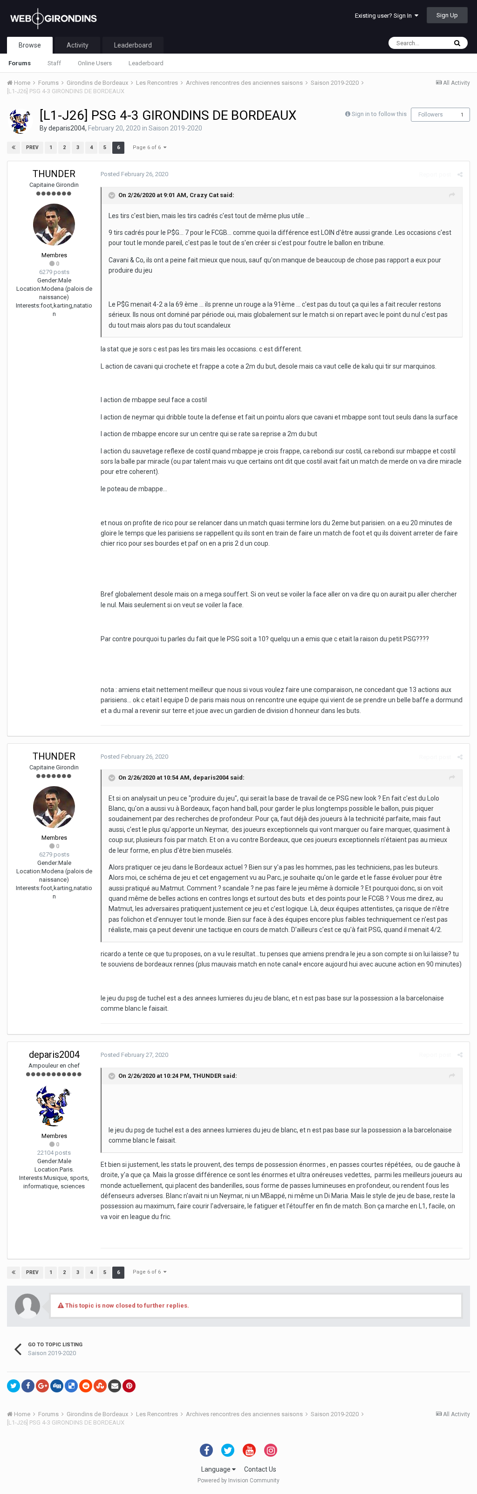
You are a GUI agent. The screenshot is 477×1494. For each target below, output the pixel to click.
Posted (134, 174)
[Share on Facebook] (27, 1385)
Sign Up (447, 15)
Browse (30, 45)
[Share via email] (114, 1385)
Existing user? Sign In (385, 15)
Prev (32, 147)
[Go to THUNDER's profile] (54, 225)
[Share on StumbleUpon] (100, 1385)
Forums (19, 63)
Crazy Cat (204, 195)
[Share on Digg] (56, 1385)
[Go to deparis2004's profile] (20, 121)
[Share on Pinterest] (129, 1385)
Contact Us (260, 1469)
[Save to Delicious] (71, 1385)
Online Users (95, 63)
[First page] (13, 148)
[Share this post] (460, 174)
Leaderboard (146, 63)
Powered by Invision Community (238, 1480)
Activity (78, 45)
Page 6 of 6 (148, 147)
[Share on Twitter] (13, 1385)
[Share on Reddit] (85, 1385)
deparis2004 (66, 128)
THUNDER (54, 173)
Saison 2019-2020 (175, 128)
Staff (54, 63)
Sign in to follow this (379, 113)
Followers (430, 114)
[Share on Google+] (42, 1385)
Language (216, 1469)
